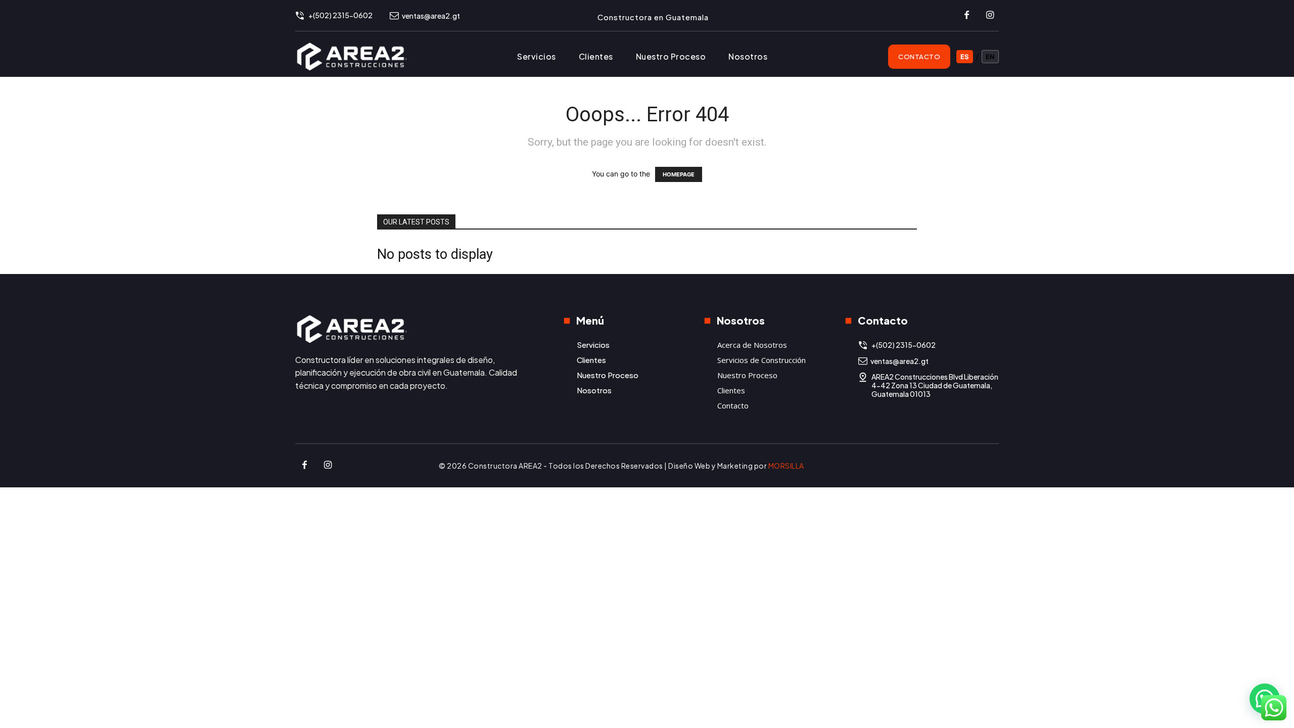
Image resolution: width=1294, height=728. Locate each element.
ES (964, 57)
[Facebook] (966, 16)
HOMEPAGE (679, 174)
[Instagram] (990, 16)
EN (990, 57)
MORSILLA (786, 465)
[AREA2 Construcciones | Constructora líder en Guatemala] (410, 328)
